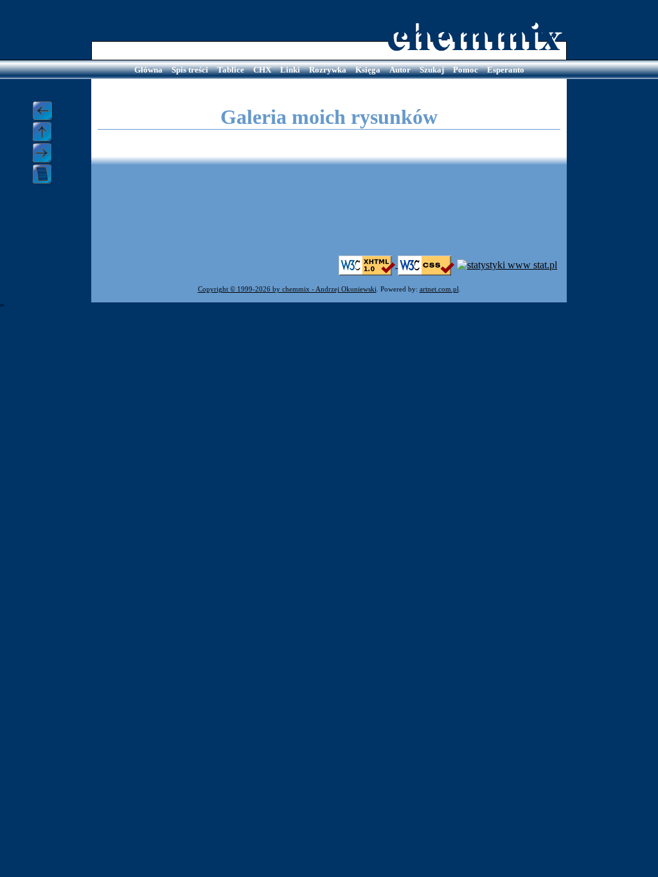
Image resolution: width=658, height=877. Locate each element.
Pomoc (465, 69)
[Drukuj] (46, 174)
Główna (148, 69)
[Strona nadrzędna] (46, 132)
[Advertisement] (329, 216)
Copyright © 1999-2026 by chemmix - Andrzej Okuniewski (287, 289)
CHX (262, 69)
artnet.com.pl (439, 289)
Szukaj (432, 69)
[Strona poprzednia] (46, 111)
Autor (400, 69)
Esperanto (505, 69)
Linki (290, 69)
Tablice (230, 69)
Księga (367, 69)
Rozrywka (327, 69)
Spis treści (190, 69)
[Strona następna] (46, 153)
